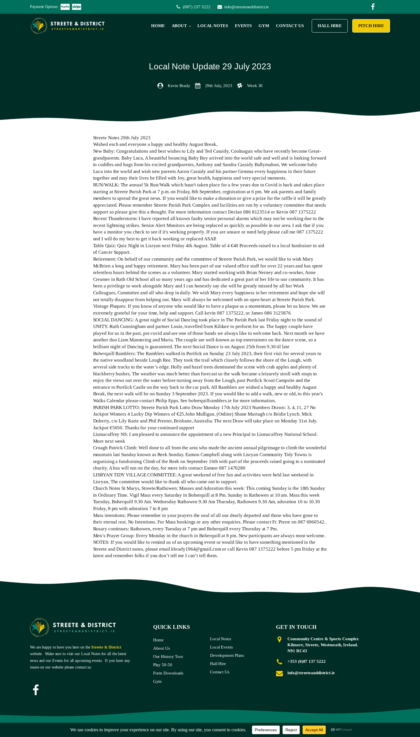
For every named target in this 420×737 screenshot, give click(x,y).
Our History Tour (168, 656)
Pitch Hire (371, 25)
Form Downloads (168, 673)
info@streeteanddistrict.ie (311, 672)
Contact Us (290, 25)
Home (158, 25)
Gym (264, 25)
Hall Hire (330, 25)
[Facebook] (35, 690)
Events (243, 25)
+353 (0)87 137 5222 (306, 661)
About (179, 25)
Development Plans (227, 655)
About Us (161, 648)
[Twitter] (372, 6)
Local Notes (212, 25)
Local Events (221, 647)
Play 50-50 (162, 665)
